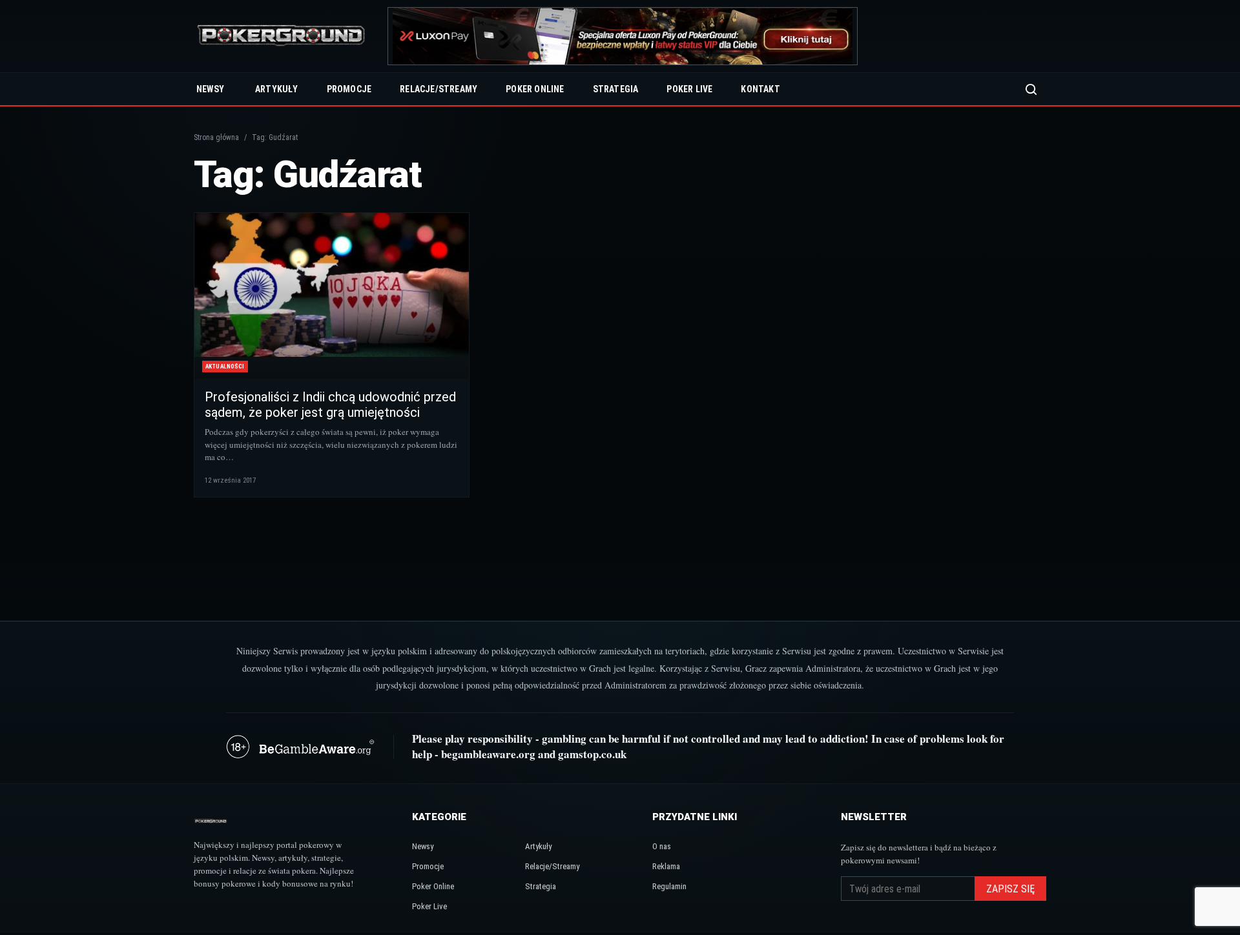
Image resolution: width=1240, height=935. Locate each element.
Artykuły (276, 89)
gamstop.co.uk (592, 754)
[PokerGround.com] (281, 36)
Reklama (666, 866)
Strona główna (216, 137)
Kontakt (760, 89)
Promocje (349, 89)
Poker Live (689, 89)
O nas (661, 846)
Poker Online (535, 89)
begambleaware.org (488, 754)
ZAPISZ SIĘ (1010, 889)
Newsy (210, 89)
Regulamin (669, 886)
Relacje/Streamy (438, 89)
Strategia (616, 89)
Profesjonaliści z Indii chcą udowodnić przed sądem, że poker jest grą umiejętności (330, 404)
